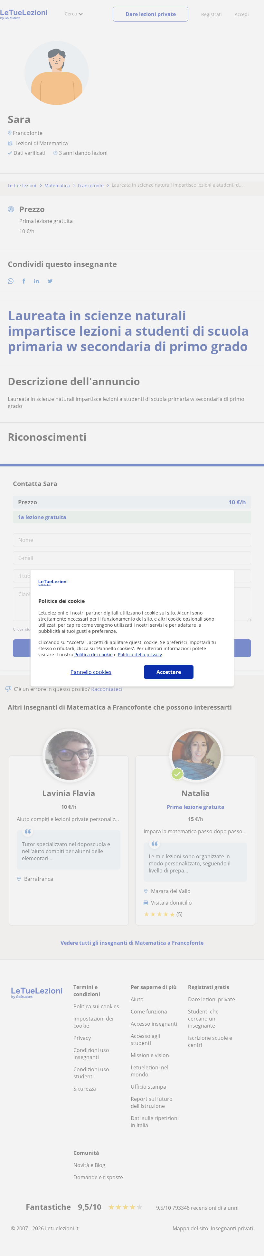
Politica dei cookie (93, 654)
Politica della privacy (140, 654)
